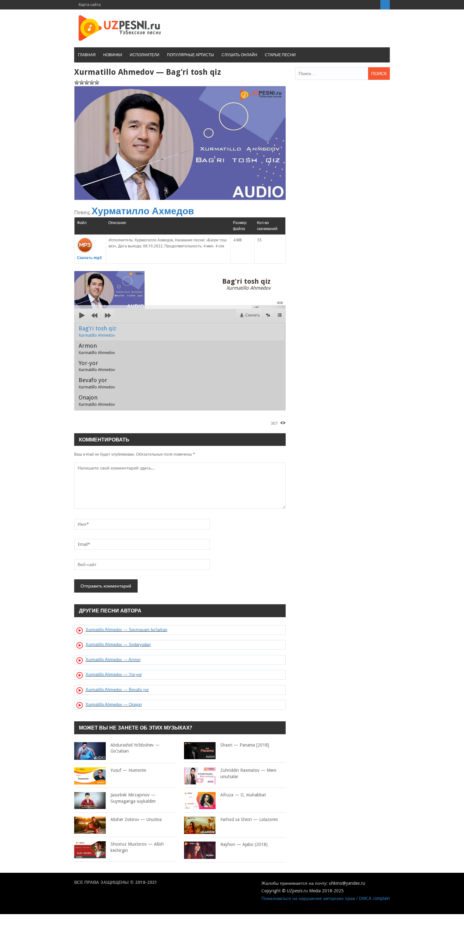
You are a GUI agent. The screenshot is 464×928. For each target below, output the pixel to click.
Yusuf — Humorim (128, 770)
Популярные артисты (190, 55)
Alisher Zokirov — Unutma (136, 819)
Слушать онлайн (239, 55)
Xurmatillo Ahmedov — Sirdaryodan (118, 644)
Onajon (97, 400)
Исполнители (144, 55)
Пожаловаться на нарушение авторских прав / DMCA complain (325, 898)
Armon (97, 348)
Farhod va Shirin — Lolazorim (249, 819)
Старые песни (280, 55)
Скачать (252, 315)
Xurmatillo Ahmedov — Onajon (114, 704)
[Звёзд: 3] (86, 82)
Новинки (112, 55)
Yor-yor (97, 366)
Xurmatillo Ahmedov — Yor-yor (114, 674)
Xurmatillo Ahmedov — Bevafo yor (117, 689)
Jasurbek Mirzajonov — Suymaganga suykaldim (133, 798)
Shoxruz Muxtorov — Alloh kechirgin (137, 847)
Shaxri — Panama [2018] (244, 745)
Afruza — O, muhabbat (243, 794)
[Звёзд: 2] (81, 82)
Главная (87, 55)
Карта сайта (90, 5)
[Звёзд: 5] (96, 82)
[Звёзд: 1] (76, 82)
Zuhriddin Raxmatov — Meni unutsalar (248, 773)
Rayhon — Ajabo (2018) (244, 844)
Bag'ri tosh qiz (97, 331)
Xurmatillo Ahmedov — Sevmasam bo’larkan (126, 629)
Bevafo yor (97, 383)
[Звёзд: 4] (91, 82)
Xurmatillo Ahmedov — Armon (113, 659)
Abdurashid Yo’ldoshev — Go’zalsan (135, 748)
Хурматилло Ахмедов (143, 210)
